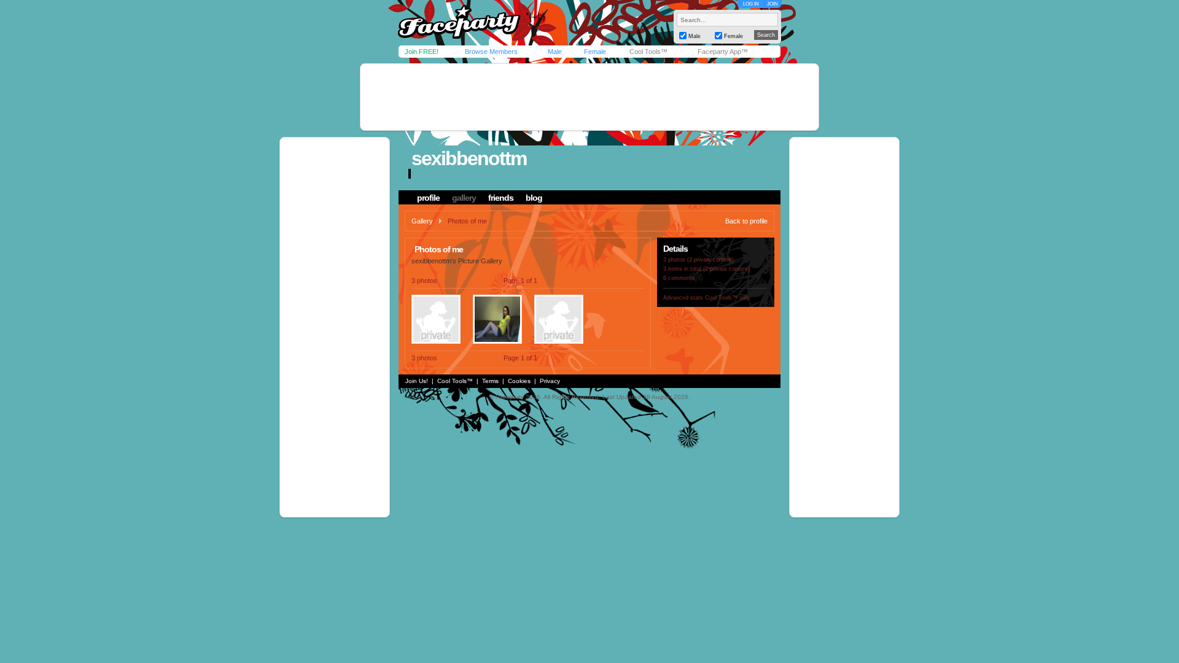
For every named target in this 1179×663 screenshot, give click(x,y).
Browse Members (491, 51)
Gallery (422, 221)
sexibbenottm (468, 158)
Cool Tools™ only (727, 298)
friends (500, 198)
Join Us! (416, 381)
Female (595, 51)
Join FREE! (421, 51)
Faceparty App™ (723, 51)
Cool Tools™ (648, 51)
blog (534, 198)
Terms (490, 381)
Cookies (519, 381)
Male (555, 51)
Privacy (550, 381)
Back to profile (746, 221)
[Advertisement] (589, 97)
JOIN (772, 4)
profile (428, 198)
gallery (464, 198)
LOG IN (751, 4)
